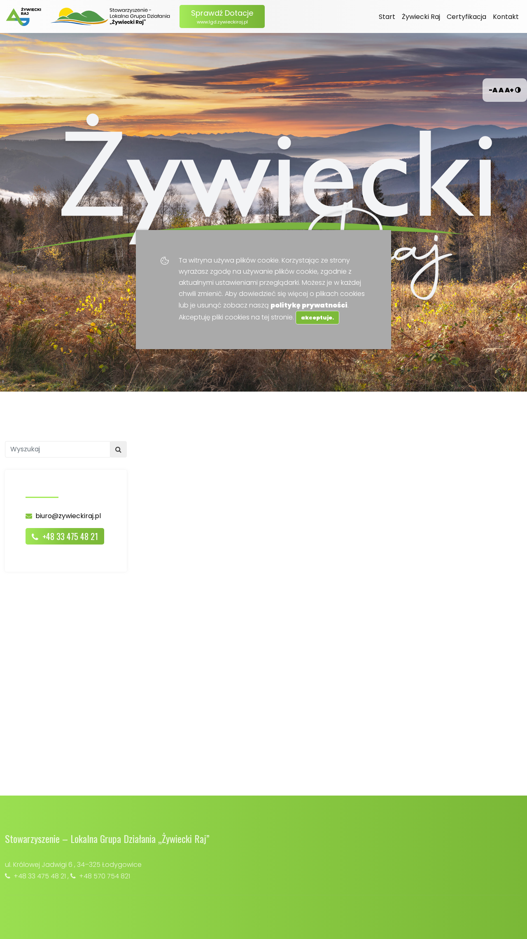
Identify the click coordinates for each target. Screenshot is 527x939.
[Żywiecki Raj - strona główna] (23, 16)
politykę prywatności (308, 305)
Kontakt (506, 16)
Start (387, 16)
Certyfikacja (466, 16)
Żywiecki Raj (421, 16)
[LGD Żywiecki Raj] (111, 16)
